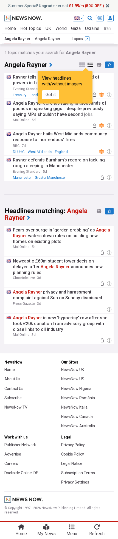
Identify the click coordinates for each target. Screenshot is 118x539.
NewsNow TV (15, 407)
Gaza (76, 28)
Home (10, 28)
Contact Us (13, 388)
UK (48, 28)
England (61, 152)
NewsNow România (78, 398)
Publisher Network (20, 445)
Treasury (19, 95)
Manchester (22, 177)
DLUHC (18, 152)
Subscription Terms (78, 473)
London (36, 95)
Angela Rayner (17, 39)
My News (46, 533)
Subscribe (13, 398)
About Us (12, 379)
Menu (71, 533)
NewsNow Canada (77, 416)
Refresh (97, 533)
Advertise (12, 454)
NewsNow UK (72, 369)
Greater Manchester (50, 177)
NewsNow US (72, 379)
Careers (11, 463)
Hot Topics (30, 28)
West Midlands (40, 152)
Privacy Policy (73, 445)
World (61, 28)
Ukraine (92, 28)
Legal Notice (71, 463)
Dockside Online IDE (21, 473)
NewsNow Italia (74, 407)
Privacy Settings (75, 482)
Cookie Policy (72, 454)
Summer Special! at (56, 6)
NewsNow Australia (78, 426)
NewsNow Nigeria (76, 388)
